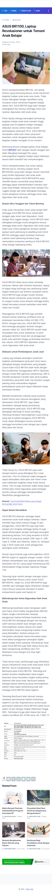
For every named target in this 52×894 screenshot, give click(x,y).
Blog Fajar (29, 889)
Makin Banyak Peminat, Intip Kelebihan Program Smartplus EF (12, 810)
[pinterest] (28, 779)
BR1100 (12, 150)
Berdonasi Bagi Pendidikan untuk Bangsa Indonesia (38, 843)
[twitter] (13, 779)
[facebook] (8, 779)
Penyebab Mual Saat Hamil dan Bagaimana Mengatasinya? (36, 810)
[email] (33, 779)
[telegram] (23, 779)
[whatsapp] (18, 779)
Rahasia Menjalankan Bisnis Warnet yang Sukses (11, 843)
